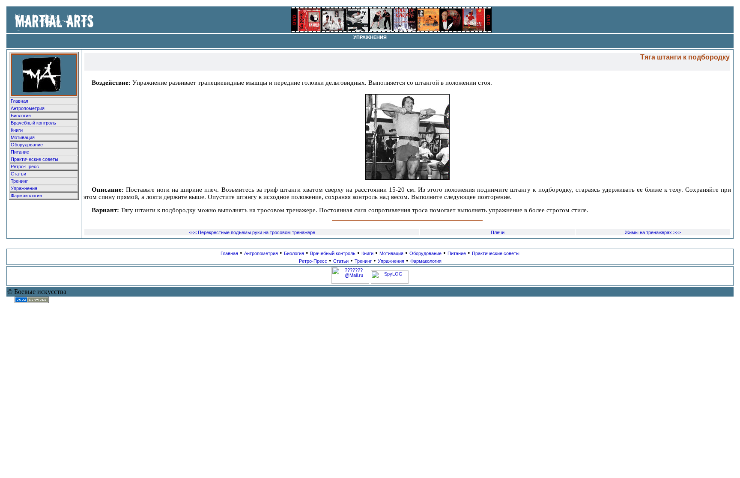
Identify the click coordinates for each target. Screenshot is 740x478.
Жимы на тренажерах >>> (653, 232)
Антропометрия (28, 108)
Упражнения (24, 188)
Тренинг (19, 181)
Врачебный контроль (33, 122)
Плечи (497, 232)
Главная (19, 101)
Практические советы (34, 159)
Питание (20, 151)
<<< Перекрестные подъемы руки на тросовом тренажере (252, 232)
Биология (21, 115)
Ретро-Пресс (25, 166)
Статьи (18, 173)
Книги (17, 130)
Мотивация (23, 137)
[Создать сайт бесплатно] (32, 301)
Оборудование (27, 144)
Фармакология (26, 195)
